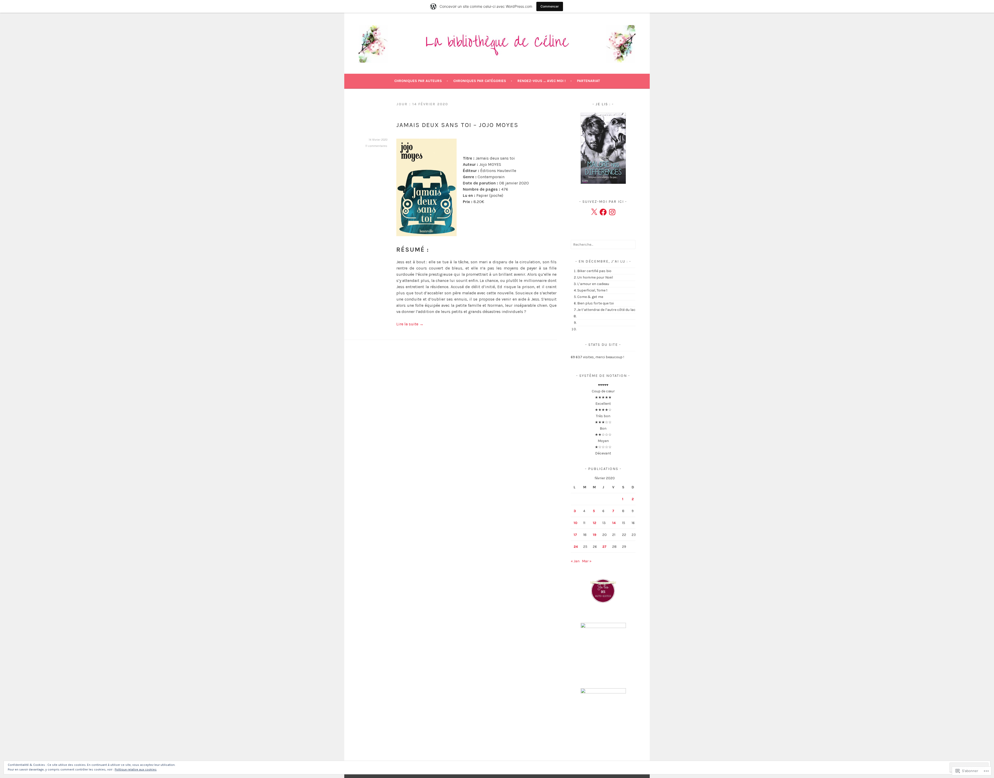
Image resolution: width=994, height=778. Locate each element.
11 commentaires (376, 146)
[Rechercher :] (603, 244)
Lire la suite (409, 323)
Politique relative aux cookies (136, 769)
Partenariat (588, 81)
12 (594, 523)
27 (604, 546)
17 (575, 535)
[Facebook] (603, 212)
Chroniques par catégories (479, 81)
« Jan (575, 561)
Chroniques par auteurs (418, 81)
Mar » (586, 561)
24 (576, 546)
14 (614, 523)
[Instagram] (612, 212)
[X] (594, 212)
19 (594, 535)
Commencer (549, 6)
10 (575, 523)
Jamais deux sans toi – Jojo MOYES (457, 125)
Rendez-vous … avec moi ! (541, 81)
